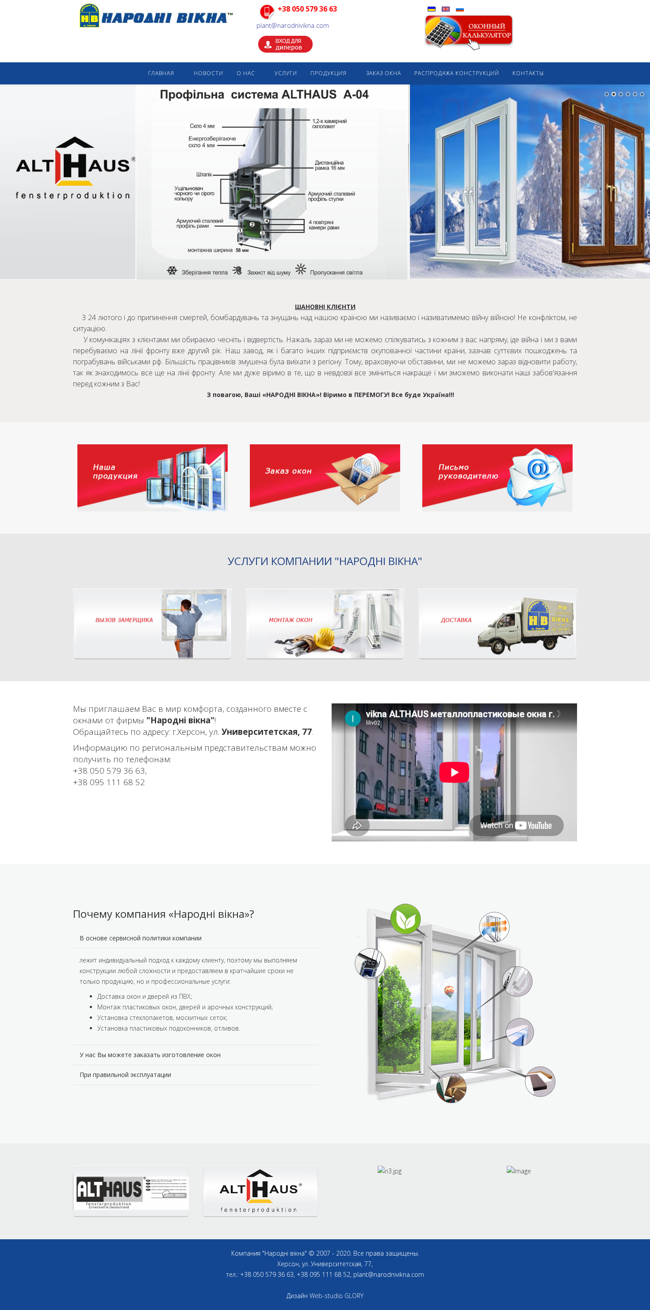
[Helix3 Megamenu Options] (566, 73)
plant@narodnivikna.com (292, 25)
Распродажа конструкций (456, 73)
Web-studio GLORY (336, 1295)
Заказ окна (383, 73)
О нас (246, 73)
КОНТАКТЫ (528, 73)
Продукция (328, 73)
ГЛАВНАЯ (161, 73)
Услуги (286, 73)
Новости (208, 73)
